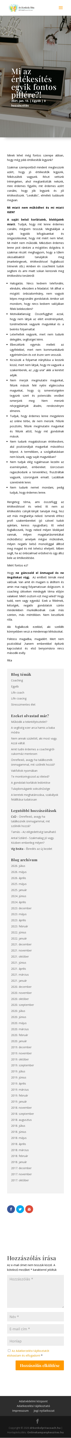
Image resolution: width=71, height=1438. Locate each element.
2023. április (18, 920)
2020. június (18, 1017)
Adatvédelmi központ (33, 1401)
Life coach (17, 692)
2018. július (18, 1126)
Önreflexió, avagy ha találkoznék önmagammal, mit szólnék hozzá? (30, 821)
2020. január (19, 1041)
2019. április (18, 1083)
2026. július (18, 866)
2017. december (21, 1168)
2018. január (19, 1162)
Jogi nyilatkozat (44, 1410)
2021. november (21, 950)
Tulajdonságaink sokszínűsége (30, 789)
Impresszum (20, 1410)
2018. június (18, 1132)
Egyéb (36, 101)
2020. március (20, 1029)
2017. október (20, 1180)
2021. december (21, 944)
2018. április (18, 1144)
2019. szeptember (22, 1065)
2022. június (18, 932)
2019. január (19, 1101)
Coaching (17, 680)
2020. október (20, 999)
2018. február (19, 1156)
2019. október (20, 1059)
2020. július (18, 1011)
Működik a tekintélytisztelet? (29, 722)
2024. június (18, 896)
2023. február (19, 926)
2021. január (19, 980)
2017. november (21, 1174)
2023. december (21, 908)
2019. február (19, 1095)
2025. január (19, 890)
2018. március (20, 1150)
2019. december (21, 1047)
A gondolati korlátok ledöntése (30, 782)
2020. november (21, 993)
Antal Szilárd (19, 838)
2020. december (21, 987)
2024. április (18, 902)
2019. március (20, 1089)
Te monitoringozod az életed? (30, 776)
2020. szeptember (22, 1005)
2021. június (18, 962)
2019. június (18, 1077)
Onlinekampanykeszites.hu (45, 1432)
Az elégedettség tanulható (39, 832)
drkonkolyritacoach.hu (45, 1428)
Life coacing (18, 698)
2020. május (19, 1023)
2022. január (19, 938)
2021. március (20, 974)
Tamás (15, 832)
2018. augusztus (21, 1120)
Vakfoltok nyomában (24, 770)
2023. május (19, 914)
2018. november (21, 1107)
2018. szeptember (22, 1114)
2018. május (19, 1138)
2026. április (18, 878)
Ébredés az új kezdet (39, 849)
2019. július (18, 1071)
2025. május (19, 884)
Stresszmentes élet (23, 704)
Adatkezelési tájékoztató (33, 1406)
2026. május (19, 872)
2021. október (20, 956)
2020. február (19, 1035)
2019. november (21, 1053)
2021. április (18, 969)
